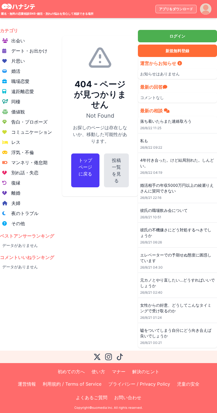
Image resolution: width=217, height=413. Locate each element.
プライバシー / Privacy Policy (139, 384)
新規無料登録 (177, 50)
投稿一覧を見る (116, 170)
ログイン (177, 36)
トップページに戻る (85, 167)
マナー (118, 371)
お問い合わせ (127, 397)
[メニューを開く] (205, 9)
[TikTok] (119, 356)
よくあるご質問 (91, 397)
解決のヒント (145, 371)
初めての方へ (71, 371)
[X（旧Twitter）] (97, 356)
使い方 (98, 371)
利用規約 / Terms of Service (72, 384)
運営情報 (27, 384)
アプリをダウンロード (176, 9)
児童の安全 (188, 384)
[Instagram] (108, 356)
